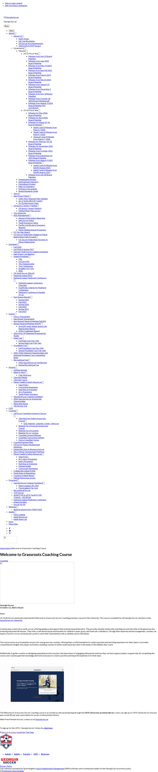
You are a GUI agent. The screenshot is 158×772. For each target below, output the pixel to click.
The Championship (26, 264)
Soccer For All (19, 504)
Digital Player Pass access (29, 210)
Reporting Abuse (21, 403)
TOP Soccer (19, 492)
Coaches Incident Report (24, 475)
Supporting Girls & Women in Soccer (29, 449)
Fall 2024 (22, 307)
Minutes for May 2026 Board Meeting (38, 114)
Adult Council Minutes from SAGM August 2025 (45, 171)
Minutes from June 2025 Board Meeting (38, 62)
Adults (11, 512)
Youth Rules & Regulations (25, 473)
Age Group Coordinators (24, 254)
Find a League (19, 514)
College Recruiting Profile (24, 471)
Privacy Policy (6, 766)
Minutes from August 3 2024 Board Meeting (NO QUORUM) (40, 105)
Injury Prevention (26, 461)
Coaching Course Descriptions (31, 437)
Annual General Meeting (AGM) (27, 323)
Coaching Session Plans (23, 442)
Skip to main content (13, 3)
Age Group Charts (21, 196)
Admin (11, 33)
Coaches (12, 410)
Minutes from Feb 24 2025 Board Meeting (39, 81)
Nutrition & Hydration (28, 389)
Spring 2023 (24, 300)
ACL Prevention (25, 392)
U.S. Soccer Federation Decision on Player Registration (33, 240)
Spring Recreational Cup (29, 365)
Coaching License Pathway (30, 435)
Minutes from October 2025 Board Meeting (40, 152)
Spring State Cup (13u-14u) (30, 343)
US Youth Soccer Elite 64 (24, 273)
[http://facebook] (9, 528)
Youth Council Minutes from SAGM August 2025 (45, 166)
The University (20, 213)
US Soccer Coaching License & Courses (30, 413)
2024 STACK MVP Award (30, 46)
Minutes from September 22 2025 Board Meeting (40, 156)
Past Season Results (22, 297)
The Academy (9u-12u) (28, 488)
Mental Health (25, 466)
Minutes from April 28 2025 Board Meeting (40, 71)
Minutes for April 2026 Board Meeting (38, 118)
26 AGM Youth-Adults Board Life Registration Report (33, 327)
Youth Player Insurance (28, 394)
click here (48, 728)
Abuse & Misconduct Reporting (32, 218)
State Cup (18, 338)
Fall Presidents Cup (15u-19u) (31, 348)
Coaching (4, 561)
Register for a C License (28, 433)
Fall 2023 (22, 302)
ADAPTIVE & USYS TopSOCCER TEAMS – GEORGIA (28, 496)
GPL (20, 259)
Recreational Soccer (22, 490)
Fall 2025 (22, 311)
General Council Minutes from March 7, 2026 (43, 138)
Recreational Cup (21, 360)
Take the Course (20, 380)
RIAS (21, 271)
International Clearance (28, 182)
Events (11, 314)
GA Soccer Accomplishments (31, 43)
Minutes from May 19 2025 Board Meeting (40, 66)
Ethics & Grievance (26, 186)
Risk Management (21, 215)
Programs (13, 480)
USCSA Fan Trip (20, 406)
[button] (7, 26)
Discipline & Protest (27, 184)
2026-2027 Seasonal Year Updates (33, 198)
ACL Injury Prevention (28, 459)
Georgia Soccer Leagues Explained (28, 396)
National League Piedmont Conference (30, 278)
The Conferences (26, 266)
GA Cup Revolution (27, 41)
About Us (18, 36)
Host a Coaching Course (29, 440)
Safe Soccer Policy (26, 220)
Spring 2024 (24, 304)
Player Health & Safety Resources (28, 382)
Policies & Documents (28, 189)
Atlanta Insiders (20, 502)
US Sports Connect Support (30, 208)
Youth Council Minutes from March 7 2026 (45, 133)
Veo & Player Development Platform (29, 451)
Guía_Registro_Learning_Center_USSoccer (41, 423)
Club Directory (25, 375)
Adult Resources (20, 517)
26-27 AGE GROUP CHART (31, 201)
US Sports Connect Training (25, 205)
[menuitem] (3, 548)
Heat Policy (24, 385)
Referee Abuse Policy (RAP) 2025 (28, 509)
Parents (12, 367)
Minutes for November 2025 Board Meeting (40, 147)
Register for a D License (29, 430)
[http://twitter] (10, 531)
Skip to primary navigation (16, 5)
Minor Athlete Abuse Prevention (32, 230)
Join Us (17, 193)
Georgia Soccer (41, 719)
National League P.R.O (23, 275)
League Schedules (21, 256)
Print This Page (27, 732)
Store (11, 521)
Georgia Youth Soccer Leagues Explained (31, 251)
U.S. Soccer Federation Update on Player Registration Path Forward (31, 235)
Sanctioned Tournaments (24, 319)
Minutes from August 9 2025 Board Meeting (40, 161)
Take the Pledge (20, 377)
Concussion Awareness (28, 387)
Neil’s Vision (24, 39)
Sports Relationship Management (50, 768)
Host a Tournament (22, 316)
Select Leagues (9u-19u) (29, 485)
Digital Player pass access (24, 478)
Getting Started (20, 370)
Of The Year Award (22, 232)
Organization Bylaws (27, 179)
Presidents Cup (20, 345)
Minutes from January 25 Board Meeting (38, 85)
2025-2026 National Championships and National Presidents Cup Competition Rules (31, 355)
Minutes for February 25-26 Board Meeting (40, 142)
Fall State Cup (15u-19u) (29, 341)
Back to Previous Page (11, 732)
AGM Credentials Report (29, 331)
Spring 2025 (24, 309)
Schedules (13, 244)
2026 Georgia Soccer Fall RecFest (33, 362)
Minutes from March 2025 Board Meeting (39, 76)
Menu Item (13, 524)
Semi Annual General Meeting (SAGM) (30, 321)
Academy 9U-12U (26, 268)
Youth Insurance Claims (28, 223)
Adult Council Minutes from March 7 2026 (45, 128)
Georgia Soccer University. (11, 620)
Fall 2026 (17, 247)
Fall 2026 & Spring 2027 (24, 249)
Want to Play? (19, 372)
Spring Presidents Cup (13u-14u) (32, 350)
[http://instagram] (9, 533)
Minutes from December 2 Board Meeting (39, 90)
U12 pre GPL (24, 261)
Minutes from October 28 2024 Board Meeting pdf (39, 99)
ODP (11, 408)
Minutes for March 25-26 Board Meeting (39, 123)
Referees (12, 507)
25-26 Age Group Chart (29, 203)
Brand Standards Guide (28, 191)
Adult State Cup (20, 519)
